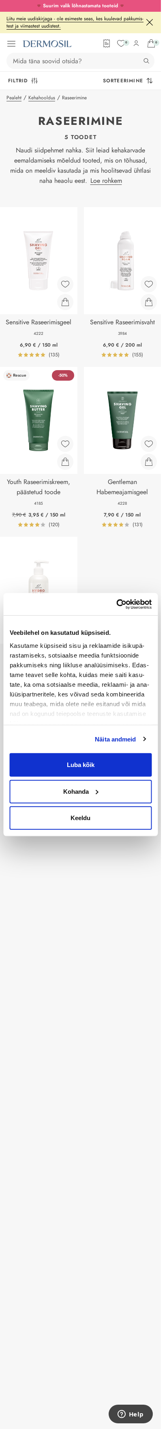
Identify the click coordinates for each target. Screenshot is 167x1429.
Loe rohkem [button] (106, 180)
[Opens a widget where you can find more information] (130, 1415)
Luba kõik (80, 764)
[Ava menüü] (11, 43)
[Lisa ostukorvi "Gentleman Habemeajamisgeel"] (149, 462)
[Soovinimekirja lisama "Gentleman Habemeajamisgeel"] (149, 444)
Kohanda (76, 791)
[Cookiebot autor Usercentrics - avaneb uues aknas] (116, 604)
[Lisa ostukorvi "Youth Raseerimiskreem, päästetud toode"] (65, 462)
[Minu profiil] (136, 43)
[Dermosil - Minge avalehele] (47, 44)
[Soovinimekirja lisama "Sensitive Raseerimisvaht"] (149, 284)
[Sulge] (149, 22)
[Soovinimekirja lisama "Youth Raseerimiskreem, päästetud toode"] (65, 444)
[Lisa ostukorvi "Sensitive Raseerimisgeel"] (65, 302)
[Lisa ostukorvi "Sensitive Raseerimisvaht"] (149, 302)
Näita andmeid (115, 738)
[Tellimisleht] (106, 43)
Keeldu (80, 817)
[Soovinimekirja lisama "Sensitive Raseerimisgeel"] (65, 284)
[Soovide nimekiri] (121, 43)
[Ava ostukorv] (151, 43)
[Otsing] (146, 60)
